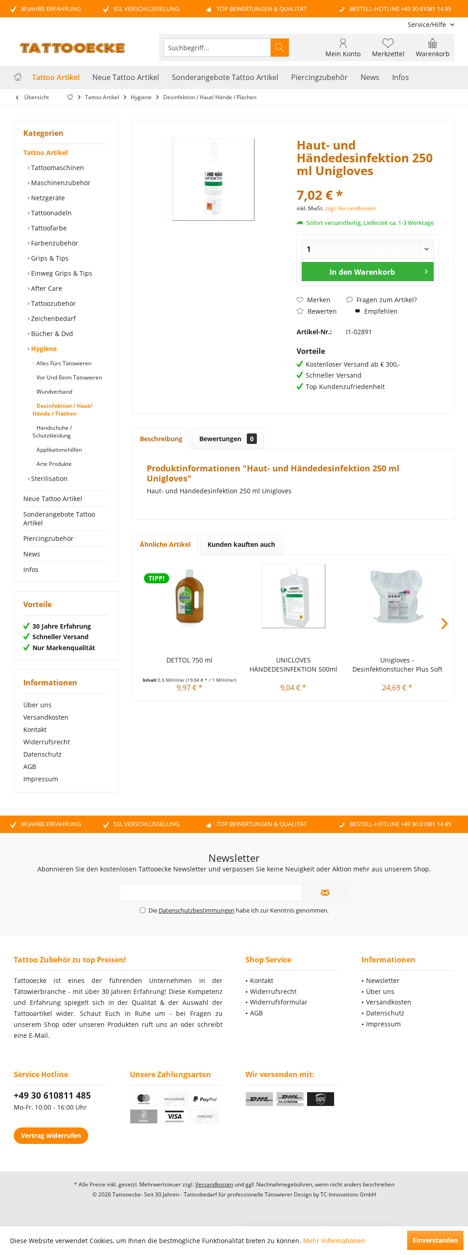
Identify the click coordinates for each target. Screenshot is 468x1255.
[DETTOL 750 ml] (189, 596)
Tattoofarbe (48, 228)
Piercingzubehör (48, 538)
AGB (29, 766)
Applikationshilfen (58, 450)
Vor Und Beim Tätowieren (68, 377)
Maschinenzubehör (59, 182)
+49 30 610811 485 (52, 1095)
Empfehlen (380, 311)
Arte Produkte (53, 464)
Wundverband (53, 391)
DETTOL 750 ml (189, 660)
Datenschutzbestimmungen (196, 910)
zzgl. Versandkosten (350, 208)
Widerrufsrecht (46, 741)
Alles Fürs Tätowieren (63, 363)
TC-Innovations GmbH (348, 1194)
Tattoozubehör (52, 303)
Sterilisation (48, 478)
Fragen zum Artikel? (386, 299)
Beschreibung (161, 438)
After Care (45, 288)
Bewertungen (226, 438)
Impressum (40, 778)
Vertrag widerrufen (51, 1135)
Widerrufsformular (279, 1002)
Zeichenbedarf (52, 318)
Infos (30, 569)
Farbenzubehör (53, 243)
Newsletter (382, 980)
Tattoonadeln (50, 212)
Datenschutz (42, 754)
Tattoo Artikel (45, 152)
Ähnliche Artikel (165, 544)
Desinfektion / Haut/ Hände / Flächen (62, 409)
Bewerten (321, 311)
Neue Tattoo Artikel (52, 498)
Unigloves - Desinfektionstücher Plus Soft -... (397, 665)
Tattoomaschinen (56, 167)
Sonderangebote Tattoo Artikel (59, 518)
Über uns (37, 704)
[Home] (18, 77)
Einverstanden (435, 1240)
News (31, 554)
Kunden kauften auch (241, 544)
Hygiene (43, 348)
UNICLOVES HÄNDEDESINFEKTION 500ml (293, 664)
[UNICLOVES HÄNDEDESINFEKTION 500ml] (293, 596)
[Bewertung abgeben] (368, 182)
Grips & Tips (49, 258)
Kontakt (35, 729)
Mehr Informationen (334, 1240)
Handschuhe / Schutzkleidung (52, 431)
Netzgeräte (47, 197)
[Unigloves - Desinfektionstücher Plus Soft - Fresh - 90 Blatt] (397, 596)
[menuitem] (427, 24)
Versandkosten (46, 717)
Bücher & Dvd (51, 333)
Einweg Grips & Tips (60, 273)
